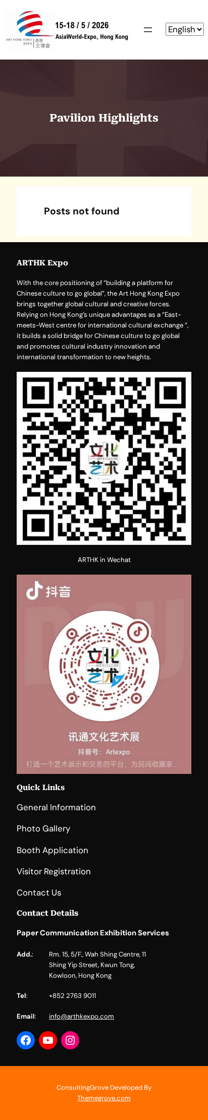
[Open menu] (148, 30)
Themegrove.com (104, 1098)
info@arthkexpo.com (81, 1016)
